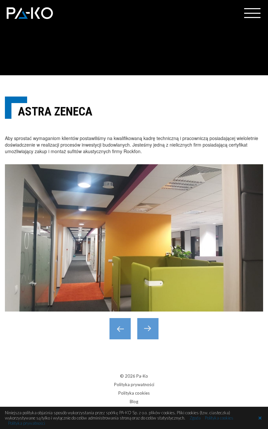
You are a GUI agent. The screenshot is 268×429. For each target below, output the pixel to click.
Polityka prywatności (134, 384)
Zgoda (195, 417)
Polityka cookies (134, 393)
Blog (134, 401)
